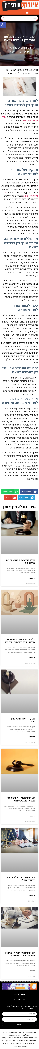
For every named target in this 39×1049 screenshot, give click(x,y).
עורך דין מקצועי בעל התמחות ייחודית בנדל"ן (21, 879)
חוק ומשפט (26, 47)
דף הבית (34, 70)
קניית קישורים (19, 999)
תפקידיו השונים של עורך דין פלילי (21, 720)
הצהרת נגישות (19, 994)
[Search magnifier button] (3, 18)
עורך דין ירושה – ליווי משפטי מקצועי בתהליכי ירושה (21, 799)
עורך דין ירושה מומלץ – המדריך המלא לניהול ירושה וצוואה (20, 954)
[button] (3, 25)
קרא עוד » (32, 578)
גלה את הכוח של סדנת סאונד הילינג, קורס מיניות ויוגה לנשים (19, 641)
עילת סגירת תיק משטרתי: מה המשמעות (20, 561)
